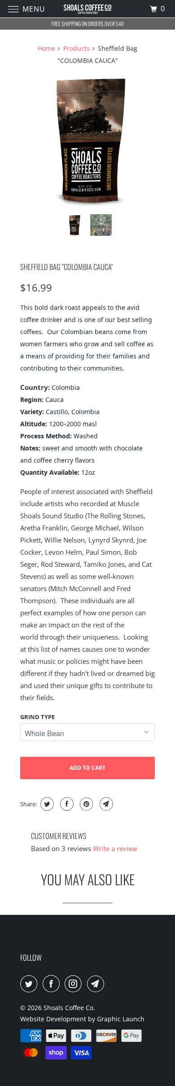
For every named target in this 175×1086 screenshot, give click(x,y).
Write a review (115, 848)
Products (76, 48)
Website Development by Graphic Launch (82, 1019)
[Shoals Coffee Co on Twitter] (30, 983)
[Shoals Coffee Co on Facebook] (53, 983)
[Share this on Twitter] (46, 804)
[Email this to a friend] (105, 804)
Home (46, 48)
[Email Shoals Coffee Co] (97, 983)
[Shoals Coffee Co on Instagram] (75, 983)
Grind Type (37, 717)
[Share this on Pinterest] (85, 804)
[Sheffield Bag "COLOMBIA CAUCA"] (87, 140)
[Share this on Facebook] (66, 804)
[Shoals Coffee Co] (87, 9)
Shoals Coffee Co (68, 1007)
